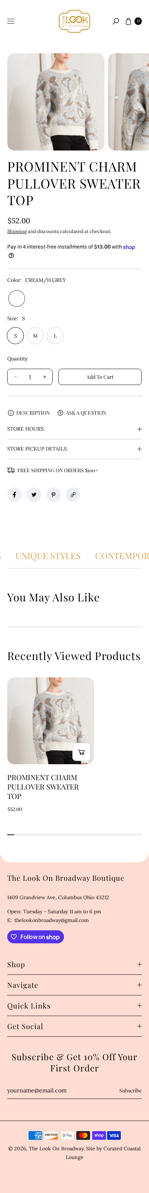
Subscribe (130, 1090)
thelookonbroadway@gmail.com (51, 920)
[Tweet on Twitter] (34, 494)
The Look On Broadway (56, 1148)
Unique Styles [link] (52, 555)
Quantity (17, 358)
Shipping (17, 231)
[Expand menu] (11, 21)
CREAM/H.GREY (17, 298)
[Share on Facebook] (14, 494)
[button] (116, 21)
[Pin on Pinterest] (53, 494)
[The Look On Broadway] (74, 21)
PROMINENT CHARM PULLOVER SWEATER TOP (43, 787)
